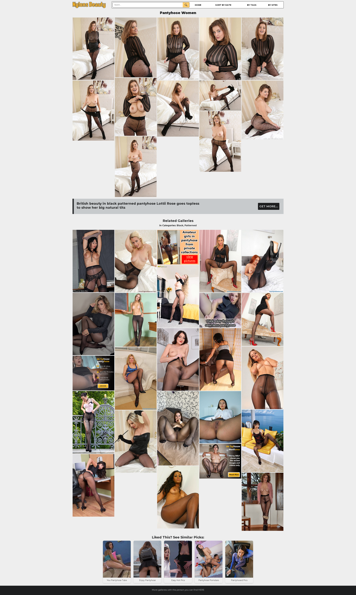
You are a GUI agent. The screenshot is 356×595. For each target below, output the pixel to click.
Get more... (268, 206)
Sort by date (223, 5)
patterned (191, 225)
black (180, 225)
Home (198, 5)
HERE (201, 589)
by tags (251, 5)
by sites (273, 5)
